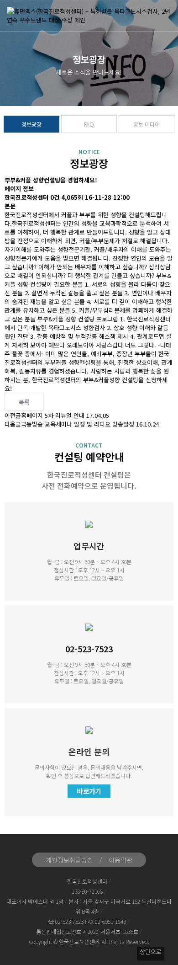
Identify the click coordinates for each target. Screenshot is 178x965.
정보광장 (31, 124)
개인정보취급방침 (69, 859)
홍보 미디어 (146, 124)
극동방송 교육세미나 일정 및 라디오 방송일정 (77, 424)
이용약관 (120, 859)
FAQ (89, 124)
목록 (24, 402)
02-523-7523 (89, 649)
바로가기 (89, 791)
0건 (54, 197)
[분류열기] (164, 17)
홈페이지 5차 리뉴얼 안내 (52, 415)
